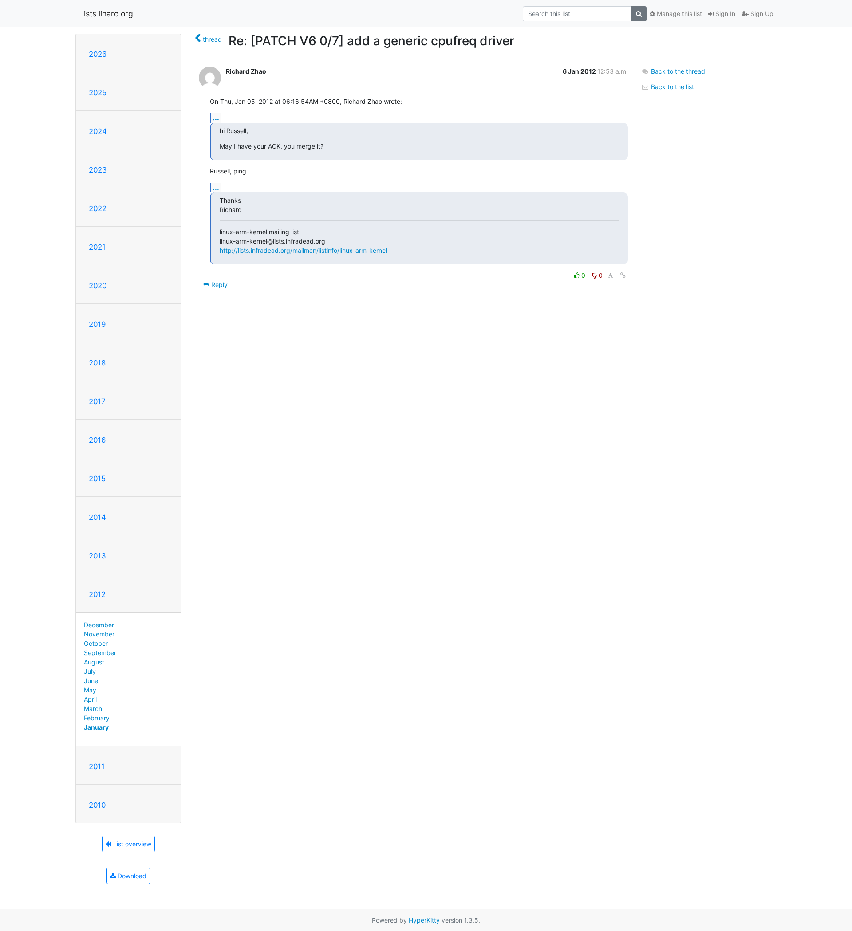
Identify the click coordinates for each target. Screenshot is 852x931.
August (94, 662)
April (90, 699)
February (97, 718)
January (96, 727)
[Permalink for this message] (623, 275)
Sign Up (761, 13)
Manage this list (678, 13)
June (91, 680)
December (99, 625)
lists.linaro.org (107, 13)
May (90, 690)
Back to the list (671, 86)
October (96, 643)
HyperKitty (424, 920)
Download (131, 876)
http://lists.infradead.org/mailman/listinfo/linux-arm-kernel (303, 250)
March (93, 708)
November (99, 634)
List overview (131, 844)
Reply (218, 284)
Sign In (724, 13)
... (216, 117)
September (100, 652)
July (90, 671)
